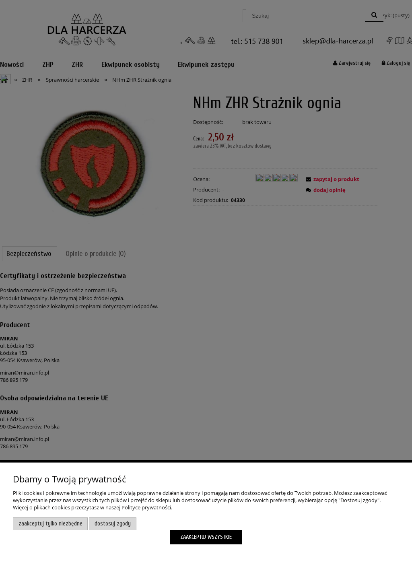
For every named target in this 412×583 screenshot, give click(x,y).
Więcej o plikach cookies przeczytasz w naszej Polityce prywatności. (92, 507)
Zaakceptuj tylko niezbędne (50, 523)
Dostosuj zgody (113, 523)
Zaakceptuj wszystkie (206, 537)
